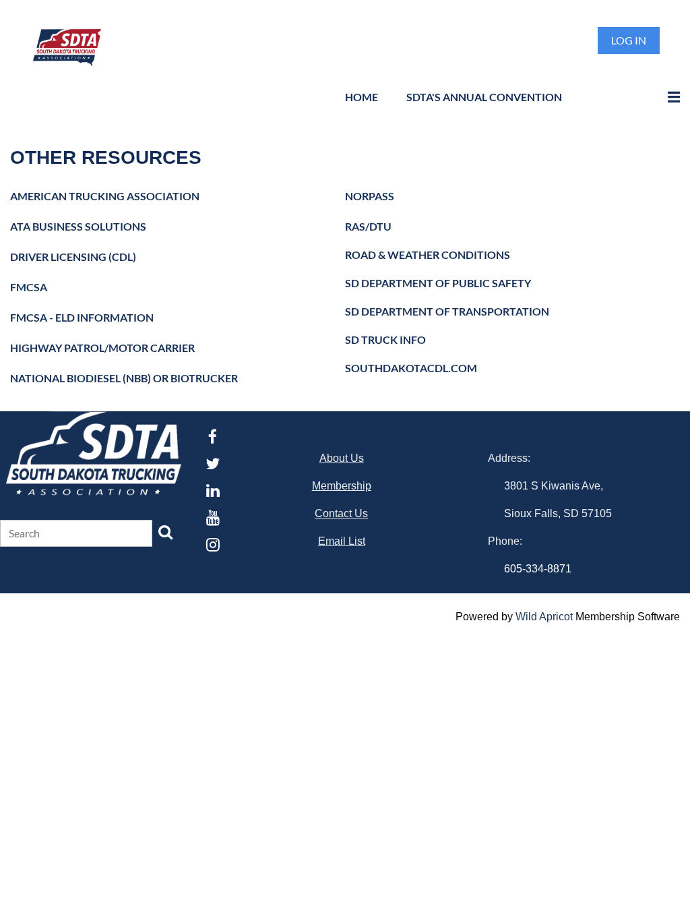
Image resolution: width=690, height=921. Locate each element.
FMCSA (28, 286)
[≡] (659, 97)
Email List (341, 541)
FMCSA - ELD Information (82, 317)
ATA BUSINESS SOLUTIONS (78, 226)
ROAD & (427, 254)
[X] (212, 463)
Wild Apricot (544, 616)
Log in (628, 40)
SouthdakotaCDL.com (412, 367)
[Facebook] (212, 436)
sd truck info (385, 339)
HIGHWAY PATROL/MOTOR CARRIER (102, 347)
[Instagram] (212, 544)
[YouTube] (212, 517)
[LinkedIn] (212, 490)
